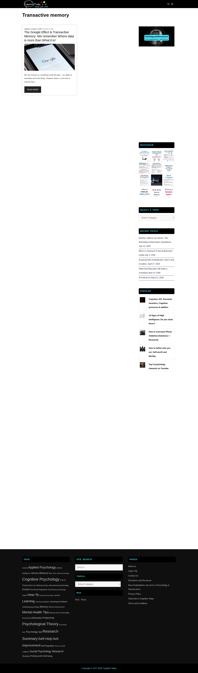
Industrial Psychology (46, 595)
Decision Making (35, 585)
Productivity (48, 617)
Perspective (26, 618)
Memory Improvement (57, 607)
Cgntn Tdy (132, 571)
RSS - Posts (80, 600)
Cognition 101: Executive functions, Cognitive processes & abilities (160, 303)
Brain (54, 573)
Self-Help (45, 639)
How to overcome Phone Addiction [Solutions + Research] (160, 336)
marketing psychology (30, 607)
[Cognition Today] (36, 4)
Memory (44, 607)
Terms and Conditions (137, 603)
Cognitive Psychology (41, 579)
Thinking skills (36, 656)
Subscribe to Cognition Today (141, 598)
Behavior (43, 573)
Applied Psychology (42, 567)
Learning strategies (42, 602)
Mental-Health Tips (35, 612)
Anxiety (25, 568)
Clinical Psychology (63, 573)
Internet (57, 595)
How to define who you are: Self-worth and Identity (159, 352)
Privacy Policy (134, 594)
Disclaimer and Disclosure (139, 580)
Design (45, 585)
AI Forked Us (144, 277)
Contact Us (133, 576)
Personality (65, 613)
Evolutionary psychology (57, 590)
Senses (57, 646)
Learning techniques (58, 601)
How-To (33, 595)
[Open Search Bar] (168, 4)
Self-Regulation (47, 646)
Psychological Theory (40, 624)
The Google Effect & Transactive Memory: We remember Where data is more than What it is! (49, 36)
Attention (35, 573)
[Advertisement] (156, 94)
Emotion (26, 589)
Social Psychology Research (47, 651)
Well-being (47, 656)
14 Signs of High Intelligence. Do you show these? (161, 319)
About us (132, 566)
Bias (50, 573)
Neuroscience (54, 613)
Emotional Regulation (39, 590)
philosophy (36, 618)
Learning (28, 601)
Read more (32, 90)
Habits (24, 595)
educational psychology (59, 585)
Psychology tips (34, 632)
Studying (26, 656)
